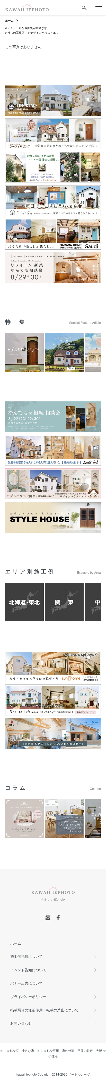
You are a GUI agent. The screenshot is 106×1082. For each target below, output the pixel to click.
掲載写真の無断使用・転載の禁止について (44, 1009)
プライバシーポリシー (28, 996)
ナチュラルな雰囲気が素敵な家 (27, 28)
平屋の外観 (85, 1050)
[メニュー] (98, 7)
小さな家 (28, 1050)
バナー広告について (26, 983)
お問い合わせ (21, 1023)
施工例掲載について (26, 956)
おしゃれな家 (9, 1050)
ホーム (9, 20)
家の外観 (68, 1050)
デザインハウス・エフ (44, 32)
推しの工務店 (15, 32)
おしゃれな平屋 (48, 1050)
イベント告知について (28, 969)
